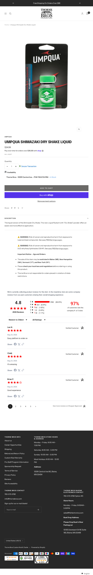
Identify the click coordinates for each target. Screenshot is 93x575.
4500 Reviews (20, 312)
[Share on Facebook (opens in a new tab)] (15, 344)
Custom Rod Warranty (13, 458)
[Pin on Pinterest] (14, 208)
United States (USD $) (13, 541)
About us (8, 441)
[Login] (82, 13)
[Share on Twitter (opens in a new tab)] (19, 344)
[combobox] (85, 573)
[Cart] (87, 13)
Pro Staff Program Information (17, 462)
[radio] (46, 302)
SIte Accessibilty (11, 483)
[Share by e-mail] (22, 208)
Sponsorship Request (13, 466)
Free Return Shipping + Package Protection (47, 3)
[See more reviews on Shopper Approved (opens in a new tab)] (23, 344)
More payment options (46, 201)
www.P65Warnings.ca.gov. (52, 240)
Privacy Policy (10, 475)
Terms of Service (11, 471)
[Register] (38, 509)
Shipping (8, 449)
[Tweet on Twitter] (18, 208)
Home (7, 25)
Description (10, 218)
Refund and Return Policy (14, 453)
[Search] (10, 14)
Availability (11, 172)
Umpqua (8, 137)
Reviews (8, 479)
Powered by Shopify (38, 547)
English (86, 573)
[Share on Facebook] (11, 208)
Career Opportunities (13, 445)
